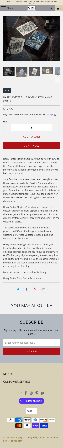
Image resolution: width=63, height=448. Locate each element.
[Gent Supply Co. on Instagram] (31, 393)
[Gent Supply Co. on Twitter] (42, 393)
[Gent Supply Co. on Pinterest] (37, 393)
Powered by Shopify (12, 440)
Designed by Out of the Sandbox (42, 437)
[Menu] (1, 8)
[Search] (51, 8)
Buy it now (31, 145)
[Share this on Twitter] (18, 289)
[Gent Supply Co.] (31, 8)
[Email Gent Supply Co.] (20, 393)
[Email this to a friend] (43, 289)
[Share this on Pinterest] (35, 289)
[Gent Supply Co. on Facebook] (25, 393)
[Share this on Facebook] (26, 289)
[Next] (57, 39)
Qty (5, 121)
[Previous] (5, 39)
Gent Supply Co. (18, 437)
